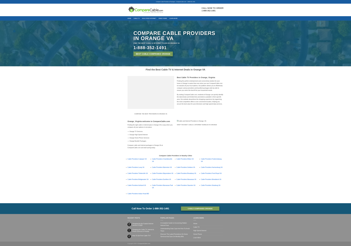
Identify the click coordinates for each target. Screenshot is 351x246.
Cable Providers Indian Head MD (138, 193)
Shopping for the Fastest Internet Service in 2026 (142, 224)
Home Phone (163, 18)
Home (129, 18)
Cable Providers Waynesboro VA (162, 173)
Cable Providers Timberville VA (138, 173)
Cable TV (137, 18)
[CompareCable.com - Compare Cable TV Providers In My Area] (146, 9)
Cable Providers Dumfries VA (161, 179)
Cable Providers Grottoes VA (185, 167)
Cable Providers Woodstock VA (211, 179)
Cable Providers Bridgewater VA (138, 179)
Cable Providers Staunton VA (185, 185)
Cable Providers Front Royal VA (211, 173)
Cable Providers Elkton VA (185, 159)
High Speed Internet (149, 18)
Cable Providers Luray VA (136, 167)
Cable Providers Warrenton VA (162, 167)
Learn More (173, 18)
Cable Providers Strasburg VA (210, 185)
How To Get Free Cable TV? (141, 235)
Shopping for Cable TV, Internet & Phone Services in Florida (143, 230)
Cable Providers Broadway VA (186, 173)
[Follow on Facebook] (222, 18)
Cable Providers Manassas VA (186, 179)
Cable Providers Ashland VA (137, 185)
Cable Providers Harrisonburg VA (212, 167)
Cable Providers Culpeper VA (137, 159)
